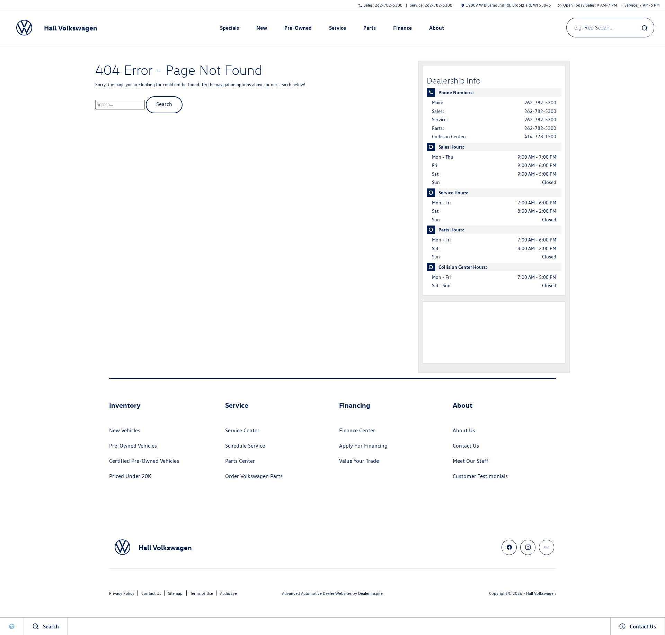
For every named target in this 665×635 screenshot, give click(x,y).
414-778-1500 (540, 136)
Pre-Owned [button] (298, 29)
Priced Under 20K (130, 476)
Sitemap (175, 593)
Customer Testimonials (480, 476)
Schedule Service (245, 445)
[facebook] (509, 547)
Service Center (242, 430)
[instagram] (527, 547)
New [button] (262, 29)
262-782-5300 (540, 102)
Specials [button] (229, 29)
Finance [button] (402, 29)
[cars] (546, 547)
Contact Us (466, 445)
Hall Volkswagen (541, 593)
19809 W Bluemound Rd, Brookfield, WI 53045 (508, 5)
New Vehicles (124, 430)
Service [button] (337, 29)
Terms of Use (201, 593)
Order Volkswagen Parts (254, 476)
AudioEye (228, 593)
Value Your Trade (359, 461)
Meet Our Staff (470, 461)
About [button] (436, 29)
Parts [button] (369, 29)
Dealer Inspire (370, 593)
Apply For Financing (363, 445)
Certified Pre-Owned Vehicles (144, 461)
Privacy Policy (121, 593)
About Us (464, 430)
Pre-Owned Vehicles (133, 445)
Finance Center (357, 430)
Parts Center (240, 461)
